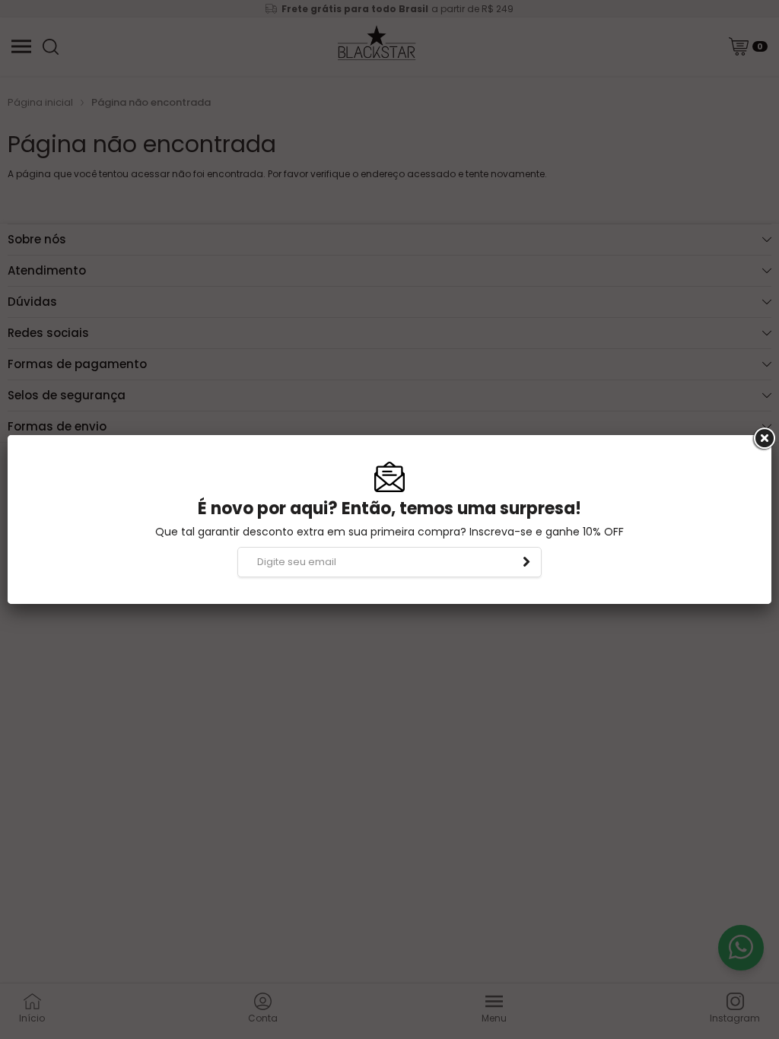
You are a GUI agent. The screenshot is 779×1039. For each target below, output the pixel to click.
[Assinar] (526, 562)
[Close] (763, 439)
